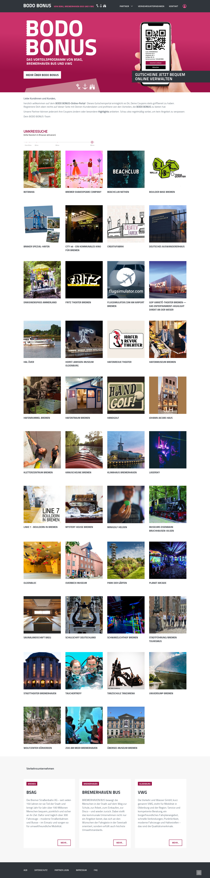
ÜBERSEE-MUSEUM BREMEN (122, 748)
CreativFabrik (115, 246)
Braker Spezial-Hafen (37, 246)
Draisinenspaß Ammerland (40, 302)
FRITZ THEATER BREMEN (78, 302)
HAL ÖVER (29, 362)
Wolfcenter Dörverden (38, 748)
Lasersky (154, 472)
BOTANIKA (29, 192)
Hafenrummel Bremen (37, 418)
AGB (25, 870)
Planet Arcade (157, 583)
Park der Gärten (117, 583)
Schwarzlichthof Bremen (122, 637)
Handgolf (113, 418)
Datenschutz (40, 870)
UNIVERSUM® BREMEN (161, 693)
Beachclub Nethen (118, 192)
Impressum (81, 870)
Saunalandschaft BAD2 (37, 637)
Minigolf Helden (117, 527)
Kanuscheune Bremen (78, 472)
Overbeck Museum (76, 583)
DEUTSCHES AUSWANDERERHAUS (167, 246)
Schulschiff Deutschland (80, 637)
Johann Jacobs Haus (161, 418)
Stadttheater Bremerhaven (40, 693)
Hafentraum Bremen (77, 418)
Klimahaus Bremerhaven (122, 472)
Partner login (62, 870)
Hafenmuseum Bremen (162, 362)
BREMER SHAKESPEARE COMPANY (83, 192)
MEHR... (64, 842)
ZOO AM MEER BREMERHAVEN (81, 748)
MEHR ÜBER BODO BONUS (42, 75)
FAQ (95, 870)
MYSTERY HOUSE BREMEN (79, 527)
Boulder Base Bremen (162, 192)
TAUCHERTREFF (73, 693)
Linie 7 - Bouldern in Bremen (41, 527)
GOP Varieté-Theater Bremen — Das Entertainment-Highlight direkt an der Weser (167, 306)
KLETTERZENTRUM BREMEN (38, 472)
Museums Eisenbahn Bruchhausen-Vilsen (161, 528)
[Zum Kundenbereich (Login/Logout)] (184, 6)
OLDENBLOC (30, 583)
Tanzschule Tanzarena (121, 693)
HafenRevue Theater (119, 362)
